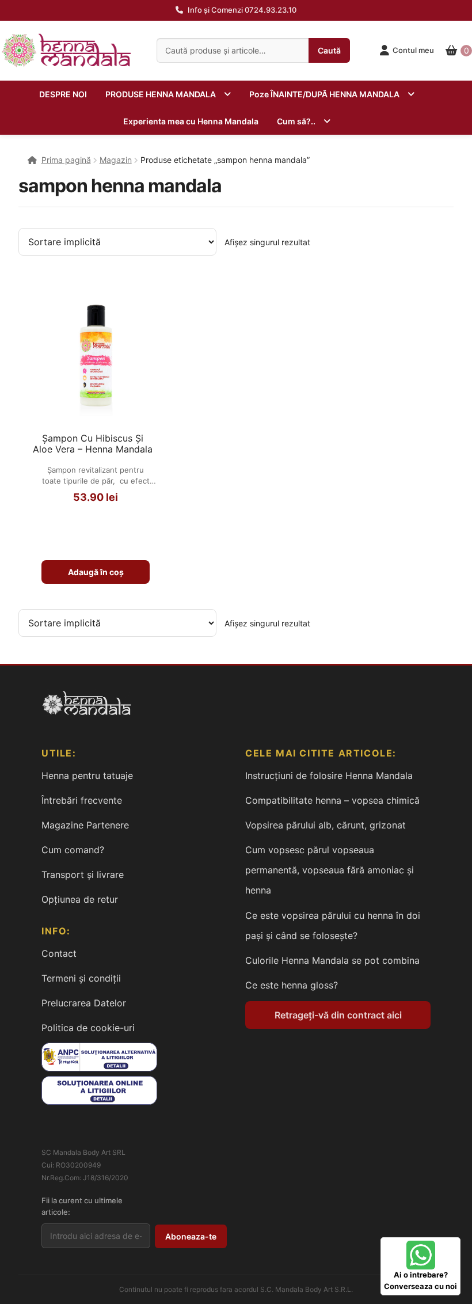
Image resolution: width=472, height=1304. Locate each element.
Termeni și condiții (81, 978)
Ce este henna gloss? (291, 985)
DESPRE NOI (63, 94)
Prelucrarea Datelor (83, 1003)
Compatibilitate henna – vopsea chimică (332, 800)
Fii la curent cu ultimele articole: (82, 1206)
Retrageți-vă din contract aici (338, 1015)
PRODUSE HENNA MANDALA (160, 94)
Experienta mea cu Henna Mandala (190, 121)
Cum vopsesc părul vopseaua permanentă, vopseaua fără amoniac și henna (329, 870)
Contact (59, 953)
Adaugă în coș (96, 572)
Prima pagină (66, 160)
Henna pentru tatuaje (87, 775)
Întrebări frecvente (81, 800)
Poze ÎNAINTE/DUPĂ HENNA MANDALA (324, 94)
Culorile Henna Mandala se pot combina (332, 960)
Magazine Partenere (85, 825)
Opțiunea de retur (79, 899)
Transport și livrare (82, 874)
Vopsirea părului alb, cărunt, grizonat (325, 825)
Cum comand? (72, 850)
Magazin (116, 160)
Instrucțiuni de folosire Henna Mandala (329, 775)
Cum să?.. (296, 121)
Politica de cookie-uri (88, 1027)
